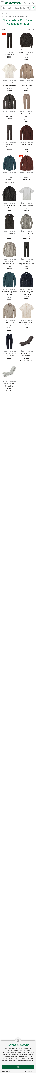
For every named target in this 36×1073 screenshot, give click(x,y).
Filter (28, 29)
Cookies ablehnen (6, 1071)
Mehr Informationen (29, 1071)
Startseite (5, 13)
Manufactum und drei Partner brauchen (16, 1048)
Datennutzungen (7, 1052)
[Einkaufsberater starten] (33, 8)
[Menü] (2, 2)
